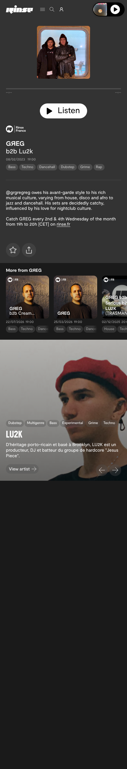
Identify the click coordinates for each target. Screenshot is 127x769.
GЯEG (15, 143)
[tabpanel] (63, 90)
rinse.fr (63, 224)
